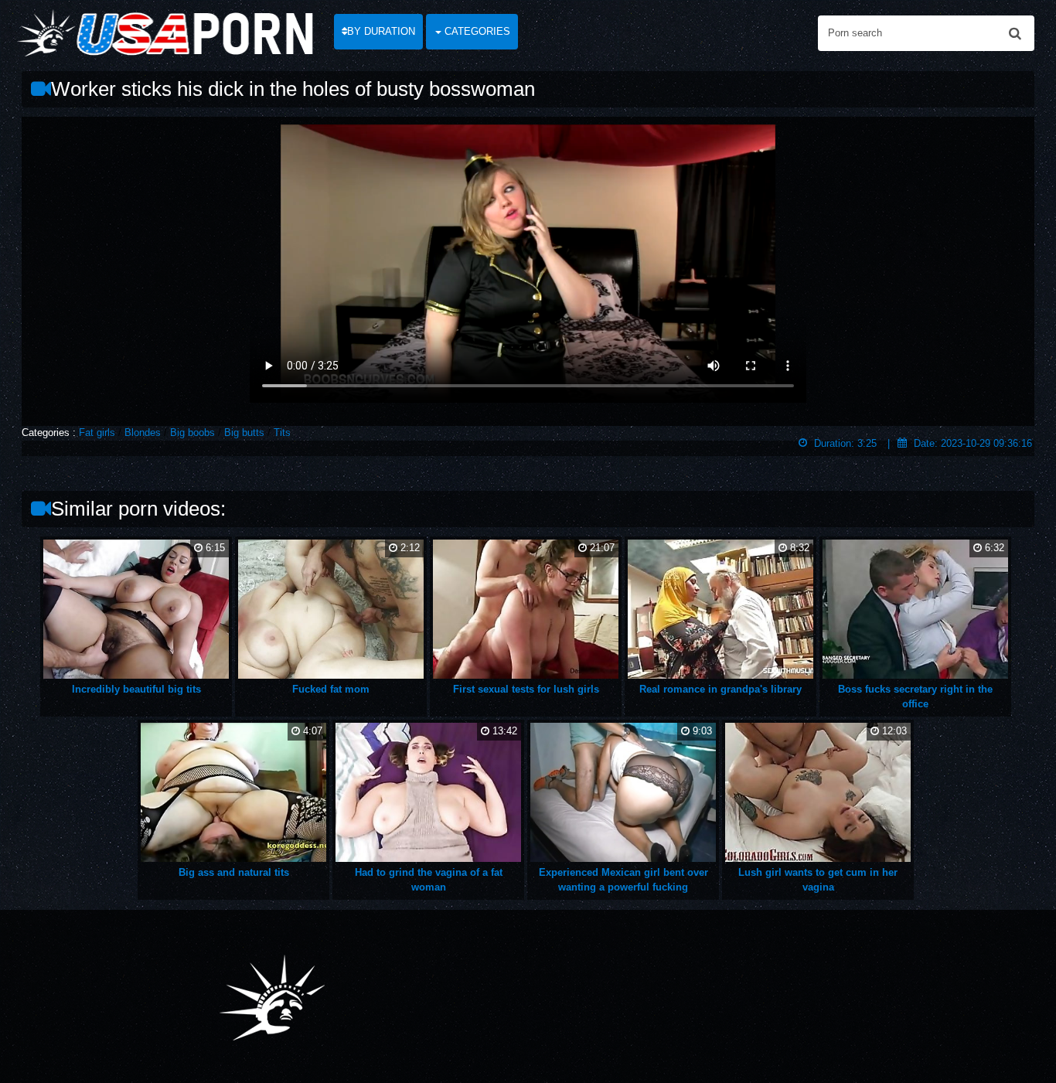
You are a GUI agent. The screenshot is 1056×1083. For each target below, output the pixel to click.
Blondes (142, 432)
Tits (282, 432)
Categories (475, 31)
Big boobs (192, 432)
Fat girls (97, 432)
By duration (381, 31)
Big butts (244, 432)
